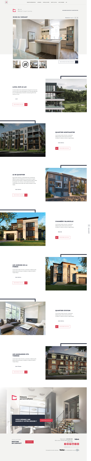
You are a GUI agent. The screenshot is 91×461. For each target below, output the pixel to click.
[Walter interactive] (62, 450)
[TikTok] (75, 444)
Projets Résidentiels (31, 2)
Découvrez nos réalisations (67, 61)
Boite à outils (54, 2)
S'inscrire (29, 441)
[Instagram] (68, 444)
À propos (39, 2)
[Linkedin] (73, 444)
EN (66, 2)
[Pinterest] (70, 444)
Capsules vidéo (46, 2)
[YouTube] (78, 444)
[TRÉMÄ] (6, 3)
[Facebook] (65, 444)
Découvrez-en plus (18, 104)
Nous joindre (61, 2)
